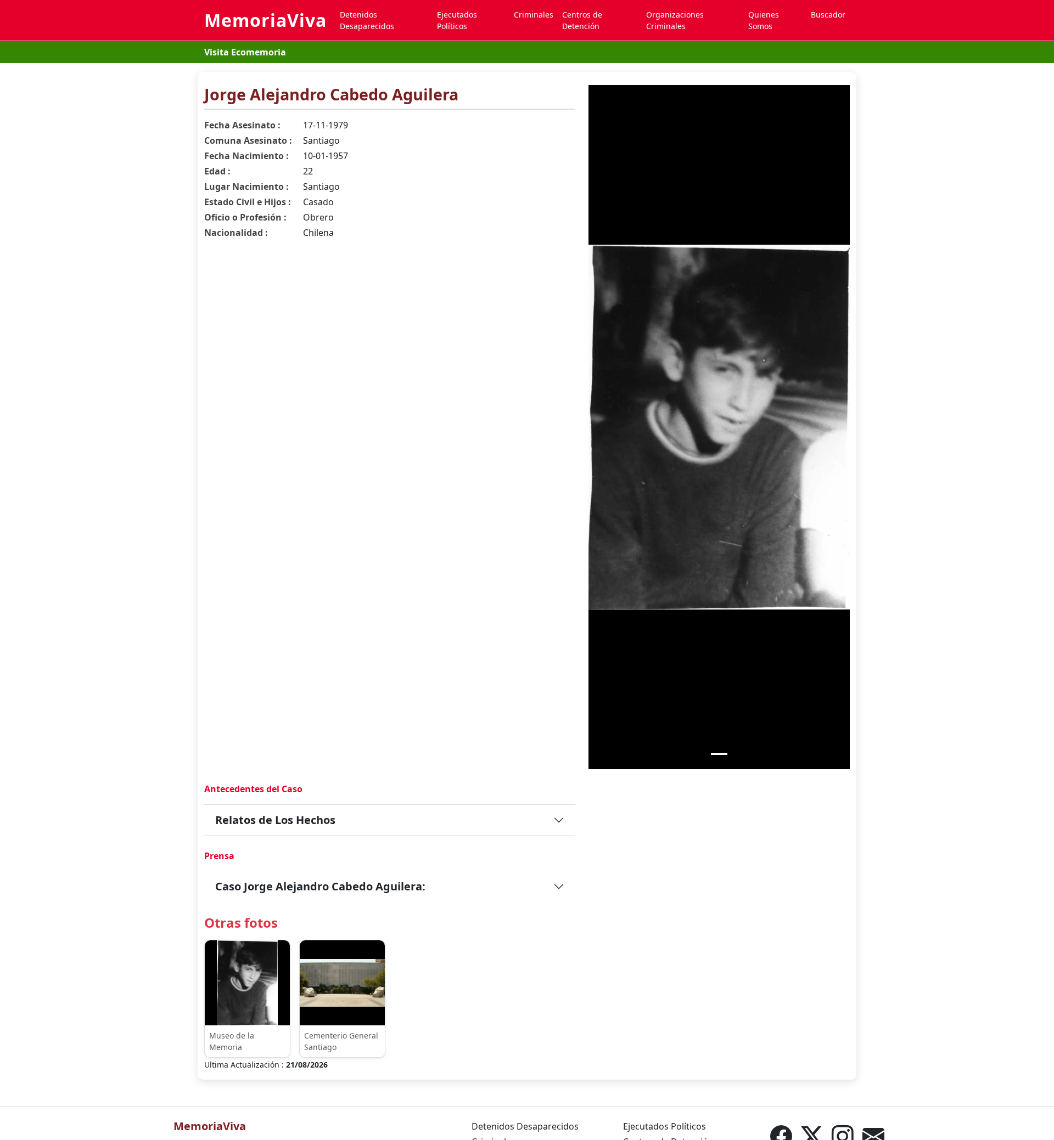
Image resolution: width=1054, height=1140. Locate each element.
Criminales (533, 14)
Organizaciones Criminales (675, 20)
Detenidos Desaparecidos (367, 20)
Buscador (828, 14)
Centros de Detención (582, 20)
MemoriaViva (265, 20)
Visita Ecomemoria (245, 52)
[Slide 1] (719, 754)
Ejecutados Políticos (457, 20)
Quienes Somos (763, 20)
